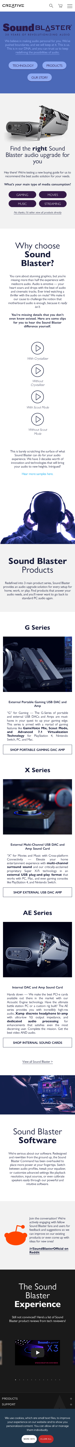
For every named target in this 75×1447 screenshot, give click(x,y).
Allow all (46, 1439)
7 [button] (40, 1378)
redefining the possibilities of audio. (37, 52)
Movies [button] (53, 194)
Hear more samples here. (37, 473)
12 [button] (60, 1378)
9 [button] (48, 1378)
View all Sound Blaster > (37, 1061)
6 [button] (36, 1378)
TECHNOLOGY (23, 65)
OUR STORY (39, 77)
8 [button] (44, 1378)
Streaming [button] (53, 203)
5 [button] (32, 1378)
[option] (37, 1352)
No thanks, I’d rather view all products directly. (37, 212)
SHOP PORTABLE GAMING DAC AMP (37, 749)
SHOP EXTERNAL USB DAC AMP (37, 892)
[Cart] (60, 6)
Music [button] (22, 203)
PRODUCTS (54, 65)
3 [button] (24, 1378)
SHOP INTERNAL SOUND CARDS (37, 1042)
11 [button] (56, 1378)
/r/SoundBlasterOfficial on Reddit (48, 1250)
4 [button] (28, 1378)
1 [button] (16, 1378)
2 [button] (20, 1378)
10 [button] (52, 1378)
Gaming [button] (22, 194)
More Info (29, 1439)
